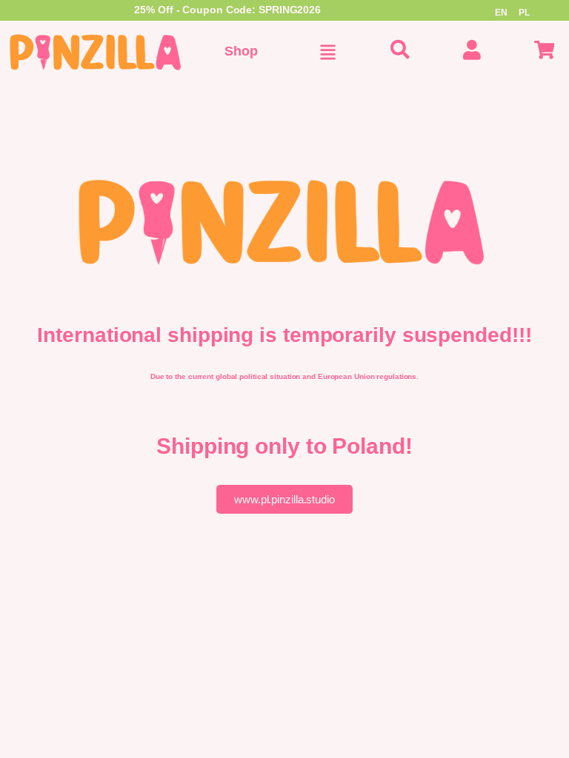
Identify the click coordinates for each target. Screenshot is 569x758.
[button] (327, 52)
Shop (241, 51)
